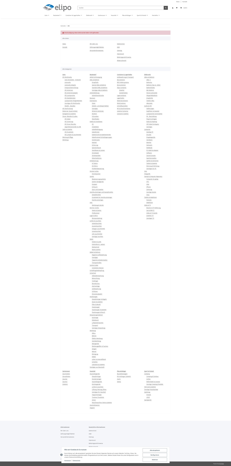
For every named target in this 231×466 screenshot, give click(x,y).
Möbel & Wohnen (95, 252)
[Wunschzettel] (177, 8)
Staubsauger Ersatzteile (99, 310)
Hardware (149, 140)
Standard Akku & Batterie (99, 87)
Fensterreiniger (96, 379)
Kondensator (96, 140)
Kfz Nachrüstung (68, 108)
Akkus (93, 333)
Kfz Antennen (69, 90)
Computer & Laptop (152, 179)
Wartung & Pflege (68, 137)
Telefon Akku (150, 101)
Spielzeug (147, 392)
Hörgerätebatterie (151, 95)
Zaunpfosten (66, 376)
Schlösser (95, 291)
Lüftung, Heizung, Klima (99, 389)
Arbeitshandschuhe (98, 95)
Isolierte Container (122, 111)
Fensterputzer (96, 174)
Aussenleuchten (97, 226)
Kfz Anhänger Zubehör (124, 376)
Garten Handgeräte (98, 182)
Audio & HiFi (148, 106)
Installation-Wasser (98, 268)
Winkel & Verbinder (98, 111)
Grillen (148, 379)
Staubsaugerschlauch (98, 312)
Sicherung (95, 145)
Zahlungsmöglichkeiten (97, 47)
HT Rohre (95, 163)
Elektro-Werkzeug (97, 338)
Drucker (148, 134)
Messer (94, 351)
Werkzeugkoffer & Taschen (100, 346)
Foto (145, 171)
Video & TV (147, 205)
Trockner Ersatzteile (98, 397)
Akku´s (148, 80)
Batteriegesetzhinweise (124, 57)
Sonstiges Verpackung (98, 328)
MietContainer (121, 103)
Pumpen (94, 184)
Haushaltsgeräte (95, 374)
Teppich (92, 408)
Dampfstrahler (96, 195)
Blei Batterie (150, 90)
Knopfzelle (95, 82)
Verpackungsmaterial (96, 315)
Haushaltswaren (95, 405)
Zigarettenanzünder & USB (73, 127)
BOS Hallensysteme (123, 82)
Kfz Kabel (67, 119)
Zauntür (65, 381)
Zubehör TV (149, 215)
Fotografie (147, 174)
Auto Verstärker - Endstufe (73, 80)
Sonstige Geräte (151, 192)
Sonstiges (95, 108)
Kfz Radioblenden (70, 98)
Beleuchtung (96, 278)
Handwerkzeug (96, 341)
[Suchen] (166, 8)
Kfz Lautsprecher (70, 95)
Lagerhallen (120, 98)
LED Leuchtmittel (97, 234)
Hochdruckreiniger (97, 200)
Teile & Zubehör (67, 129)
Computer (147, 129)
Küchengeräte (96, 384)
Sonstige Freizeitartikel (151, 389)
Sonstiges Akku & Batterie (99, 90)
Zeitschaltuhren (97, 158)
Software (149, 153)
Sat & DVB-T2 (150, 210)
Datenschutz (76, 460)
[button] (173, 8)
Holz (91, 202)
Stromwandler (96, 155)
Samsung (149, 189)
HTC (147, 182)
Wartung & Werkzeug (152, 166)
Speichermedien (151, 158)
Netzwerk (149, 145)
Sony (147, 195)
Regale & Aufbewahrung (99, 255)
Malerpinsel (95, 247)
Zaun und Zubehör (97, 189)
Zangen (94, 349)
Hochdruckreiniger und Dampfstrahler (101, 192)
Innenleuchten (96, 231)
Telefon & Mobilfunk (150, 197)
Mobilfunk (149, 202)
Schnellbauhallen (122, 106)
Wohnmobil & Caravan (153, 381)
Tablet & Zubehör (151, 163)
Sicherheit (93, 273)
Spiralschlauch (96, 148)
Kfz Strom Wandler (70, 124)
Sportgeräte (147, 400)
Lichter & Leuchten (95, 221)
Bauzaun (92, 98)
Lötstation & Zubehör (98, 364)
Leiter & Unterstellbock (99, 359)
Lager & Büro (94, 215)
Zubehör (121, 90)
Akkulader (149, 103)
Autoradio (68, 82)
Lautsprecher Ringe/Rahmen (73, 101)
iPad (147, 184)
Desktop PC (149, 132)
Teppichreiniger (97, 395)
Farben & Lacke (96, 242)
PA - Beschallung (151, 116)
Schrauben (95, 116)
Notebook (149, 148)
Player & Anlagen (151, 119)
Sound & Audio (150, 155)
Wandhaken (95, 119)
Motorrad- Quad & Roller (70, 111)
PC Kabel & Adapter (152, 150)
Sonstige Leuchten (97, 236)
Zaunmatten (66, 374)
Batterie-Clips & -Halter (153, 85)
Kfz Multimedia (67, 77)
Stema (119, 381)
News (178, 2)
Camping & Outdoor (152, 376)
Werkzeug (65, 140)
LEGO (148, 397)
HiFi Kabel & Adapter (152, 124)
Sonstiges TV (150, 218)
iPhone (148, 187)
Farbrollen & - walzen (98, 244)
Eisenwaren (93, 101)
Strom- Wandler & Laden (70, 116)
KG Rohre (95, 166)
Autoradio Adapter (70, 85)
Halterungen (150, 108)
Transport (95, 325)
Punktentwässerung (98, 168)
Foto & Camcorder (151, 93)
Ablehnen (155, 459)
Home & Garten (96, 210)
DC (93, 124)
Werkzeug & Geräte (98, 205)
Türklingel (95, 281)
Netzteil (94, 142)
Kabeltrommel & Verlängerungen (102, 137)
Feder (93, 103)
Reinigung (95, 354)
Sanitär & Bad (94, 265)
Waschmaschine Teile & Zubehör (102, 402)
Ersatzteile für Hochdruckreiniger (102, 197)
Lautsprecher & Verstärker (154, 114)
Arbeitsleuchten (97, 223)
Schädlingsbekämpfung (97, 270)
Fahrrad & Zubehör (150, 387)
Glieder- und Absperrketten (100, 106)
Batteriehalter (150, 87)
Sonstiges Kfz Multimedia (72, 103)
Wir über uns (94, 44)
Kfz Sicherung (69, 121)
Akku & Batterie (94, 80)
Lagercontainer (121, 95)
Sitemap (119, 50)
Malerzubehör (96, 249)
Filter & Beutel (96, 304)
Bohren (94, 336)
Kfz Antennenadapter (71, 93)
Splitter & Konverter (152, 161)
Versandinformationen (96, 50)
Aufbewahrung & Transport (125, 77)
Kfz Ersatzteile (69, 132)
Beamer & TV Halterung (153, 208)
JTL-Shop (221, 463)
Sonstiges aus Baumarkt (97, 367)
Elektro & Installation (96, 121)
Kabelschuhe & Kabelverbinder (101, 134)
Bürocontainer (121, 85)
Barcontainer (121, 80)
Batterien (149, 82)
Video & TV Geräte (151, 213)
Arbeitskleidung (94, 93)
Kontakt (184, 2)
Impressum (67, 460)
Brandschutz (96, 283)
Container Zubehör (122, 114)
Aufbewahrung (96, 289)
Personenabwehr (97, 294)
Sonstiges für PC (151, 168)
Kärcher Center (94, 208)
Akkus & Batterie (149, 77)
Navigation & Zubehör (69, 114)
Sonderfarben (123, 93)
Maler (91, 239)
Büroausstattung (97, 218)
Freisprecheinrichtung (71, 87)
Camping (147, 374)
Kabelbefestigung (97, 129)
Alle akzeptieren (155, 450)
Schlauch (94, 187)
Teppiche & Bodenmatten (99, 260)
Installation (95, 127)
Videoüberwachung (98, 276)
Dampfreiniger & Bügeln (99, 299)
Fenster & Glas (94, 171)
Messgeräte (95, 343)
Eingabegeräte (150, 137)
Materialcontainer (122, 101)
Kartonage (95, 317)
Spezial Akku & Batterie (99, 85)
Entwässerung (94, 161)
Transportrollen (96, 262)
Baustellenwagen (122, 374)
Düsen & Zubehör (97, 302)
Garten (92, 176)
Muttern (94, 114)
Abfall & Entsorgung (96, 77)
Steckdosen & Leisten (98, 150)
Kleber (94, 357)
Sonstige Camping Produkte (154, 384)
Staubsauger (93, 296)
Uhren (94, 400)
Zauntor (65, 379)
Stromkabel (95, 153)
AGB (118, 47)
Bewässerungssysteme (99, 179)
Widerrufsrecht (121, 60)
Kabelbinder (95, 132)
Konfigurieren (155, 455)
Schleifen (95, 362)
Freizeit (148, 395)
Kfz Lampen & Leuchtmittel (73, 134)
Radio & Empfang (151, 121)
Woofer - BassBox (70, 106)
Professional (95, 213)
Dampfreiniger (96, 376)
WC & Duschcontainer (123, 108)
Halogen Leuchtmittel (98, 229)
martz (119, 379)
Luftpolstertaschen (97, 323)
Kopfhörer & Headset (152, 111)
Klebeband (95, 320)
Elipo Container (121, 87)
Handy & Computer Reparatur (153, 176)
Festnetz (149, 200)
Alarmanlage (96, 286)
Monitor (148, 142)
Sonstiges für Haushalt (99, 392)
